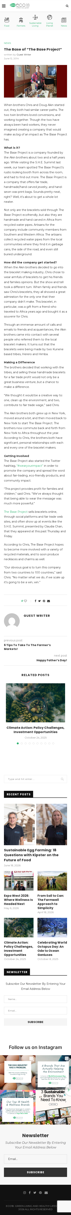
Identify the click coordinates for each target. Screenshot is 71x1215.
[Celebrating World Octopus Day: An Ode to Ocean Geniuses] (52, 927)
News (64, 25)
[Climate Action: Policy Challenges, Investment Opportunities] (35, 702)
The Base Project (16, 512)
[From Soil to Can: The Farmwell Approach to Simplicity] (52, 881)
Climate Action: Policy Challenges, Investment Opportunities (35, 729)
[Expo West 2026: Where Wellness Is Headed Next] (19, 881)
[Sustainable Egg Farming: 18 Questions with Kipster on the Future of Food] (35, 824)
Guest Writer (24, 54)
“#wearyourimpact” (30, 466)
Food (6, 25)
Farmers (21, 25)
